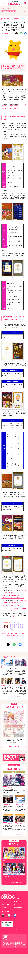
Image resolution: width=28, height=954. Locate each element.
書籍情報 (3, 907)
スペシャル (7, 8)
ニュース (3, 901)
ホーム (2, 8)
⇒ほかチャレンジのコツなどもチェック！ (12, 598)
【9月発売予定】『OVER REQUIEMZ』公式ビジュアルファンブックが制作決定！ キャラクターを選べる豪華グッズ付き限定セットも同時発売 (8, 827)
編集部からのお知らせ (19, 907)
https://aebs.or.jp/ (13, 946)
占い (15, 904)
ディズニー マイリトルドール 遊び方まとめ (8, 10)
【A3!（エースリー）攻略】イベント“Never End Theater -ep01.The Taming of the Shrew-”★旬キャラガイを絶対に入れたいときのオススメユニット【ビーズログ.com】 (20, 692)
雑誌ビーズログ (5, 904)
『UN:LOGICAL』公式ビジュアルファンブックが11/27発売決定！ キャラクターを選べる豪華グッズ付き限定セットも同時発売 (20, 671)
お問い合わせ (4, 929)
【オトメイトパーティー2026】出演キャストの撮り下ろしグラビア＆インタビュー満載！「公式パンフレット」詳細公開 (7, 690)
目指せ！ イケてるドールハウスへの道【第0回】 (13, 601)
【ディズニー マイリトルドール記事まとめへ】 (14, 609)
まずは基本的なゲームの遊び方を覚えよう (13, 105)
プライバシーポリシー (15, 929)
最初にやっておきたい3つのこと (10, 108)
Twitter (17, 613)
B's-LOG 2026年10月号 (14, 740)
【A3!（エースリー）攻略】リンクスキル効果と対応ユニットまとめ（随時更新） (8, 809)
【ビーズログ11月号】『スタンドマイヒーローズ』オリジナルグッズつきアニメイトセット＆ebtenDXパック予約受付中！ (7, 671)
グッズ (15, 901)
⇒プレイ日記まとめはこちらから (10, 605)
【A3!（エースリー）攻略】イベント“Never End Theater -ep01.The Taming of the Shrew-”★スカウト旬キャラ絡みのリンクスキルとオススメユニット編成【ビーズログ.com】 (20, 827)
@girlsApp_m (16, 617)
